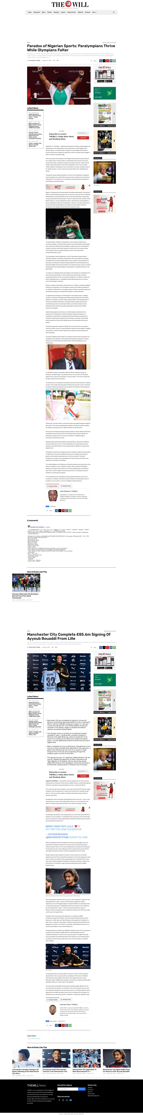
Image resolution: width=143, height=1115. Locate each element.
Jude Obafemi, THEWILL (34, 60)
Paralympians (53, 506)
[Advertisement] (71, 26)
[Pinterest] (107, 60)
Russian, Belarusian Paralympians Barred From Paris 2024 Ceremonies (25, 596)
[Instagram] (63, 1100)
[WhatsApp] (114, 60)
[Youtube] (70, 1100)
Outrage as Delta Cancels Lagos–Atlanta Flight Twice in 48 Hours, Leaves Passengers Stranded (35, 135)
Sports (28, 42)
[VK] (110, 60)
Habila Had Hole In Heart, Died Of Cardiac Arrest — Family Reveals (35, 116)
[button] (113, 12)
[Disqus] (59, 543)
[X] (104, 60)
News (30, 112)
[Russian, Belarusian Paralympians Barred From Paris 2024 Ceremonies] (26, 583)
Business (30, 121)
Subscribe (81, 1089)
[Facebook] (100, 60)
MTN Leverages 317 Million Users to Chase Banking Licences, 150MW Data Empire (35, 126)
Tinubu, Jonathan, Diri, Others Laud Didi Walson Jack (35, 144)
